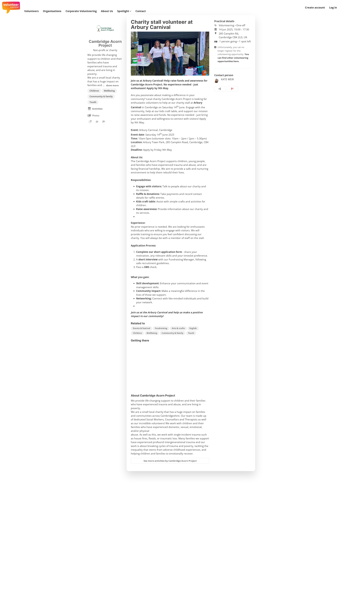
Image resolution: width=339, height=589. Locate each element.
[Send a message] (97, 121)
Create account (315, 7)
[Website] (90, 121)
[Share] (219, 88)
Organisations (52, 11)
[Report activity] (232, 88)
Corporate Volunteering (81, 11)
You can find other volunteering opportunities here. (233, 58)
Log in (333, 7)
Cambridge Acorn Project (105, 43)
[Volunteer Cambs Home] (11, 7)
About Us (107, 11)
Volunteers (31, 11)
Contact (140, 11)
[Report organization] (104, 121)
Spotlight (123, 11)
